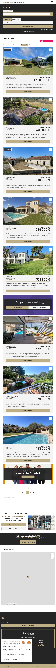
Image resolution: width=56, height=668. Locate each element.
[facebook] (2, 618)
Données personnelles (34, 666)
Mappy (15, 604)
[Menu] (52, 2)
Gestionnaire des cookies (47, 666)
